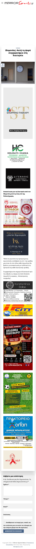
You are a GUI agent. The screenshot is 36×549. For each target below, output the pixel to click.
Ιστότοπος (6, 514)
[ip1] (18, 310)
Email (5, 507)
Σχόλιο (6, 484)
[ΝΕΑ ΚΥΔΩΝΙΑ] (18, 213)
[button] (2, 3)
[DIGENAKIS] (18, 178)
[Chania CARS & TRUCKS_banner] (18, 442)
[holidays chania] (18, 153)
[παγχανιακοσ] (18, 344)
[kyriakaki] (15, 243)
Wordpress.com (18, 547)
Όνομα (6, 499)
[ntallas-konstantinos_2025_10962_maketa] (18, 291)
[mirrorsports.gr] (19, 3)
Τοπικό (18, 48)
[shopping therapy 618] (18, 113)
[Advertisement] (18, 24)
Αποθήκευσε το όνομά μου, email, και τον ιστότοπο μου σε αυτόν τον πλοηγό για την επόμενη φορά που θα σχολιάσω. (17, 525)
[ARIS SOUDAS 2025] (18, 393)
